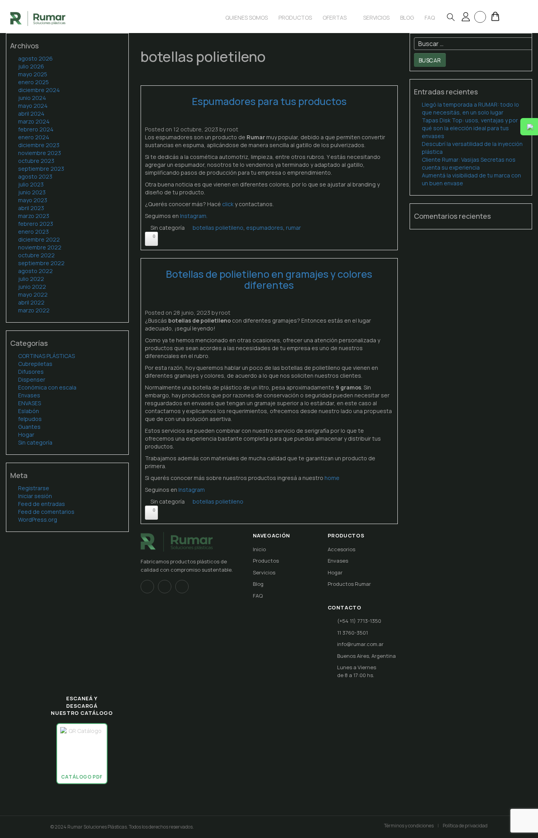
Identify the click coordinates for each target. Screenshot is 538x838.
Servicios (376, 17)
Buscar (430, 60)
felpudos (30, 419)
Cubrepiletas (35, 363)
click (228, 204)
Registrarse (33, 488)
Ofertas (335, 17)
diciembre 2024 (39, 90)
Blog (258, 583)
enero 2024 (33, 137)
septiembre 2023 (41, 168)
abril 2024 (31, 113)
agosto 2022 (35, 271)
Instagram (191, 489)
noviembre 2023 (39, 153)
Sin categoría (35, 442)
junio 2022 (32, 286)
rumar (293, 227)
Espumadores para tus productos (269, 101)
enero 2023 (33, 231)
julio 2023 (31, 184)
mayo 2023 (32, 200)
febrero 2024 (36, 129)
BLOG (407, 17)
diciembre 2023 (38, 145)
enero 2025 (33, 82)
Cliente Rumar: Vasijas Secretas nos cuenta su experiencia (469, 163)
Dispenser (31, 379)
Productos (295, 17)
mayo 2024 (33, 105)
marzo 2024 (34, 121)
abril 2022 (31, 302)
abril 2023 (31, 208)
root (232, 129)
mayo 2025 (32, 74)
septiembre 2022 (41, 263)
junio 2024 (32, 98)
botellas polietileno (218, 227)
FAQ (258, 595)
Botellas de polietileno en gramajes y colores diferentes (269, 279)
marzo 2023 (33, 216)
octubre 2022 (36, 255)
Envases (29, 395)
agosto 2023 (35, 176)
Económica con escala (47, 387)
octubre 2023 (36, 160)
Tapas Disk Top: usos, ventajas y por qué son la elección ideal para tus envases (470, 128)
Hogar (26, 434)
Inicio (259, 549)
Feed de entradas (41, 504)
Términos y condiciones (409, 825)
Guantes (29, 426)
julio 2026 (31, 66)
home (331, 478)
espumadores (264, 227)
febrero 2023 (35, 223)
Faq (430, 17)
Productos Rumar (349, 583)
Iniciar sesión (35, 496)
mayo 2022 (33, 294)
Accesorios (341, 549)
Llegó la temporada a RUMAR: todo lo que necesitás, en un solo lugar (470, 108)
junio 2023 (32, 192)
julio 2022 (31, 278)
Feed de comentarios (46, 511)
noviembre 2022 (39, 247)
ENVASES (29, 403)
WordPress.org (37, 519)
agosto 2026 (35, 58)
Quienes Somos (246, 17)
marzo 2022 (34, 310)
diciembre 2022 (39, 239)
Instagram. (194, 216)
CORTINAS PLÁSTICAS (46, 356)
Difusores (31, 371)
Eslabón (28, 411)
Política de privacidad (465, 825)
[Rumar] (37, 18)
